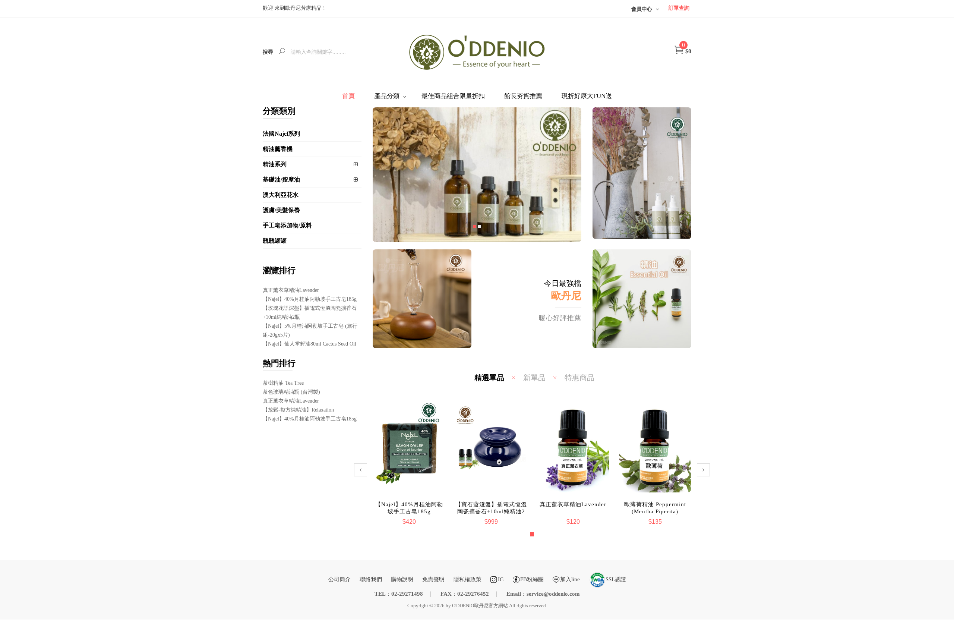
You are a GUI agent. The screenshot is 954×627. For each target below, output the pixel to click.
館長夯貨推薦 (523, 96)
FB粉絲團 (532, 579)
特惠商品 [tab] (579, 378)
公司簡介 (339, 579)
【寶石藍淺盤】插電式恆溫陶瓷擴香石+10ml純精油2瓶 (409, 511)
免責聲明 (433, 579)
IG (501, 579)
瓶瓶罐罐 (275, 240)
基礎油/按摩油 (281, 179)
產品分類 (386, 96)
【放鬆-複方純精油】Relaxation (298, 410)
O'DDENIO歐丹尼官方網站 (480, 605)
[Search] (281, 51)
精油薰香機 (278, 149)
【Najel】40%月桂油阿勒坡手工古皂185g (310, 299)
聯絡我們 (371, 579)
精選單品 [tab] (489, 378)
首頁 (348, 96)
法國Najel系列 (281, 133)
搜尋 (268, 52)
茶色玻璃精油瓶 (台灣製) (291, 392)
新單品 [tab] (534, 378)
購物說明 (402, 579)
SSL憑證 (616, 579)
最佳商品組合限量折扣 (453, 96)
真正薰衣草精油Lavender (291, 290)
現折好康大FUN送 (587, 96)
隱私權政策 (467, 579)
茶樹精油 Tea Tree (283, 383)
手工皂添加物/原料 (287, 225)
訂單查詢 (679, 8)
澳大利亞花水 (280, 195)
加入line (570, 579)
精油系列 (275, 164)
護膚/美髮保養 (281, 210)
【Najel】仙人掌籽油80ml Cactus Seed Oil (309, 344)
